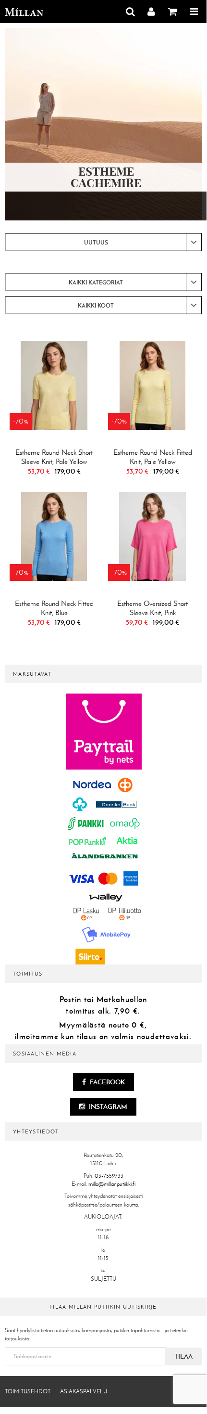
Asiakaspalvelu (83, 1391)
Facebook (106, 1082)
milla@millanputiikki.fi (111, 1184)
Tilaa (183, 1356)
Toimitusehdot (27, 1391)
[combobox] (103, 242)
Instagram (107, 1106)
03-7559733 (109, 1175)
